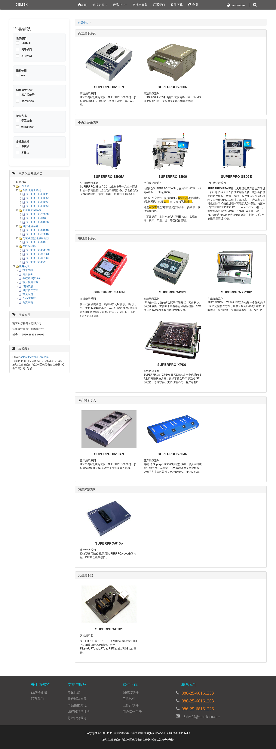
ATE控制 (26, 56)
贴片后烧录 (28, 94)
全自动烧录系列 (32, 190)
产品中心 (119, 4)
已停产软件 (131, 705)
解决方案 (99, 4)
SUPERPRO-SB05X (37, 206)
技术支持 (28, 270)
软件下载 (177, 4)
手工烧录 (26, 120)
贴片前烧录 (28, 101)
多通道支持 (22, 141)
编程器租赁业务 (32, 278)
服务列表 (24, 266)
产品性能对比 (30, 298)
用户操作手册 (132, 711)
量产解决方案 (30, 290)
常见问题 (28, 294)
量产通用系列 (30, 226)
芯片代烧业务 (30, 282)
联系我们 (159, 4)
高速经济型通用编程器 (36, 238)
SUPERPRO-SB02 (37, 194)
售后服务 (28, 274)
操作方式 (21, 116)
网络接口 (26, 49)
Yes (23, 75)
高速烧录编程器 (32, 210)
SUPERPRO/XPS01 (37, 254)
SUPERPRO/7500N (37, 214)
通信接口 (21, 38)
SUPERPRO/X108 (36, 218)
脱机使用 (21, 70)
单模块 (25, 146)
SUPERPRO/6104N (37, 230)
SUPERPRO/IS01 (36, 262)
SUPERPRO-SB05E (37, 202)
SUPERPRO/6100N (37, 222)
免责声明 (28, 302)
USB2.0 (26, 43)
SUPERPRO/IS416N (38, 250)
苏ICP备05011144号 (179, 733)
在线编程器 (29, 246)
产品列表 (24, 186)
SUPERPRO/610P (36, 242)
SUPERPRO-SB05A (37, 198)
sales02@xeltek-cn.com (34, 357)
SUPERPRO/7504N (37, 234)
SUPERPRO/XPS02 (37, 258)
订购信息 (28, 286)
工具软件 (129, 698)
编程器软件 (131, 692)
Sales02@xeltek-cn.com (200, 716)
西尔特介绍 (39, 692)
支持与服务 (139, 4)
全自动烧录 (27, 127)
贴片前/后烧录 (24, 90)
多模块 (25, 152)
